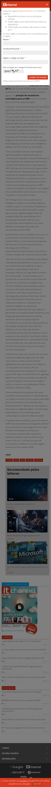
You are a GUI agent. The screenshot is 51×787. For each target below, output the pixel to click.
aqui (40, 67)
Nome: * (6, 39)
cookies (23, 780)
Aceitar (37, 783)
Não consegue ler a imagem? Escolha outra (22, 67)
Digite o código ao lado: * (14, 58)
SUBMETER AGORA (37, 77)
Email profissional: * (12, 48)
